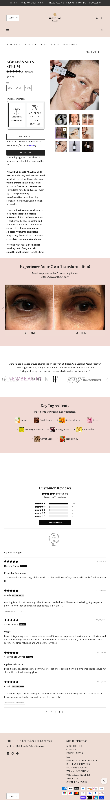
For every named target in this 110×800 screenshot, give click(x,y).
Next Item (91, 52)
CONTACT (71, 749)
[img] (97, 18)
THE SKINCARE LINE (43, 44)
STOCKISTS (72, 778)
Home (9, 44)
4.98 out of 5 (62, 493)
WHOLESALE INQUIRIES (78, 774)
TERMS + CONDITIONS (77, 771)
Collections (23, 44)
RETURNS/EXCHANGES (78, 763)
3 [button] (55, 711)
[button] (13, 71)
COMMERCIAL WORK (76, 782)
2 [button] (51, 711)
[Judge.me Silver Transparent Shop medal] (54, 538)
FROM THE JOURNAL (77, 767)
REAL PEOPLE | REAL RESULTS (81, 760)
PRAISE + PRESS (74, 753)
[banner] (55, 17)
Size (8, 83)
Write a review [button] (55, 522)
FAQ (68, 756)
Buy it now (26, 152)
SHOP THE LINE (74, 745)
